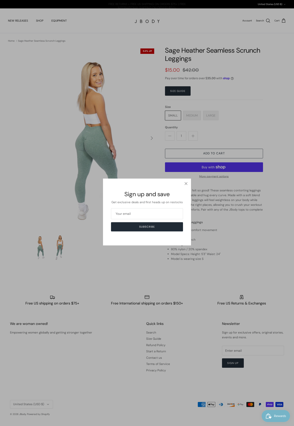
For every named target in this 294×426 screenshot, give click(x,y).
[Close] (186, 183)
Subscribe (147, 226)
